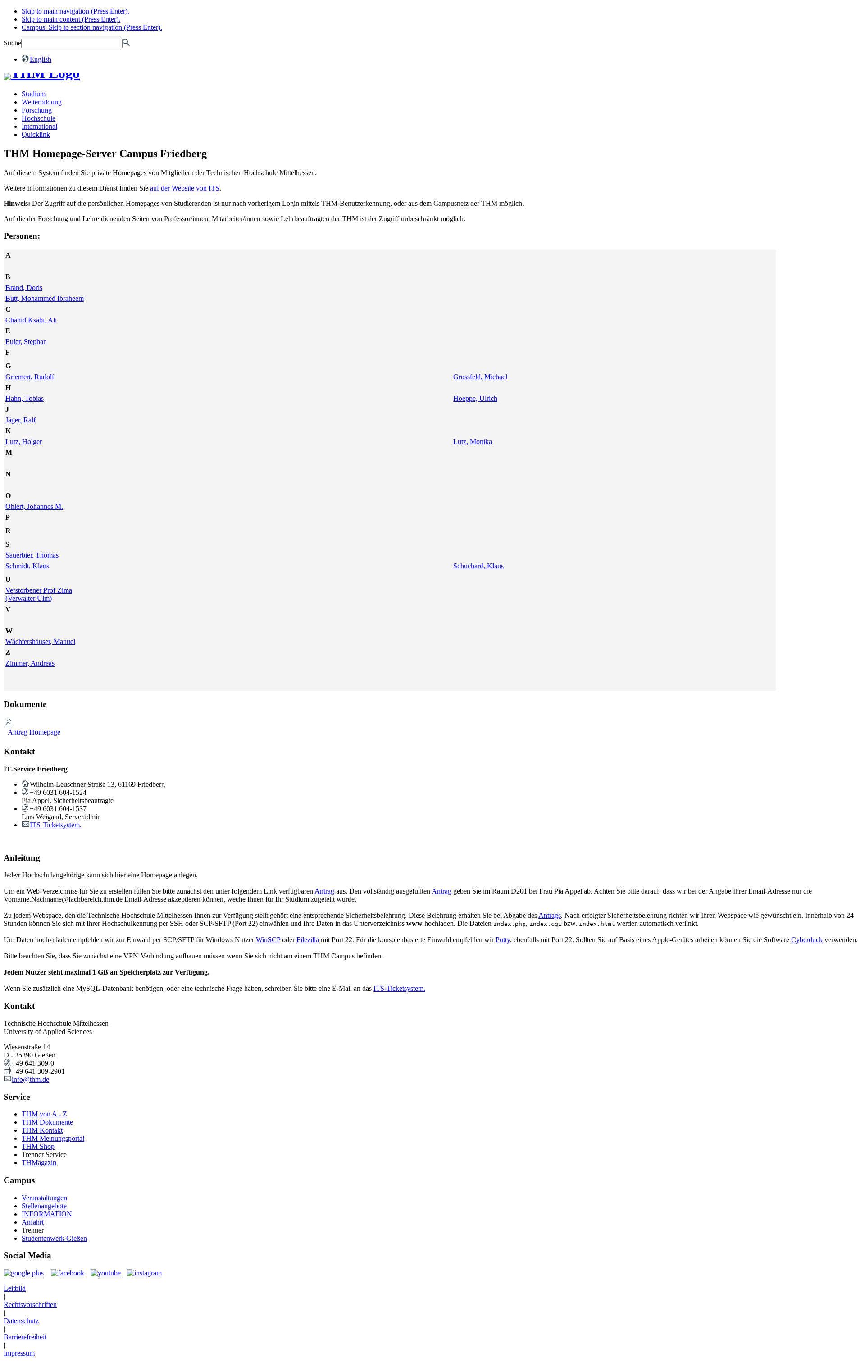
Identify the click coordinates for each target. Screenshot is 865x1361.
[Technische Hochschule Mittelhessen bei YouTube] (103, 1273)
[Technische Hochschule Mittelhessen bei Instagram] (142, 1273)
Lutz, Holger (23, 441)
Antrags (549, 915)
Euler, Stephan (26, 341)
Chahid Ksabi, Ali (31, 320)
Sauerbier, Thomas (32, 555)
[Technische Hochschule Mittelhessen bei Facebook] (65, 1273)
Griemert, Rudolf (29, 377)
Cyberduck (807, 940)
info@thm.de (30, 1079)
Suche (12, 43)
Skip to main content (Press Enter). (71, 19)
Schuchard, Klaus (478, 566)
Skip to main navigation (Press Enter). (75, 11)
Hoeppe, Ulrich (475, 398)
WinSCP (268, 940)
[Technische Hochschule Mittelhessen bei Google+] (24, 1273)
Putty (503, 940)
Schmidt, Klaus (27, 566)
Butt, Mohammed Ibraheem (44, 298)
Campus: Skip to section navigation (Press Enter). (92, 27)
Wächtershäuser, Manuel (40, 641)
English (40, 59)
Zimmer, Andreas (30, 663)
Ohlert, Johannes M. (34, 506)
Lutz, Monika (472, 441)
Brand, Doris (23, 287)
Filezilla (307, 940)
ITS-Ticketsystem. (56, 825)
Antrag (324, 891)
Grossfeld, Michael (480, 377)
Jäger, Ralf (20, 420)
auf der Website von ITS (184, 188)
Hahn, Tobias (24, 398)
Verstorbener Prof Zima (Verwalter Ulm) (38, 594)
